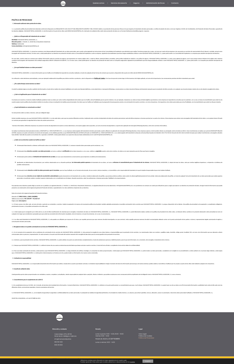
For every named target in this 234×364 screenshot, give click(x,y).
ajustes (132, 362)
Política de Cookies (145, 336)
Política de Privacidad (146, 338)
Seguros (136, 3)
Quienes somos (98, 3)
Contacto (175, 3)
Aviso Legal (142, 334)
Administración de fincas (155, 3)
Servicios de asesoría (119, 3)
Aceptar (147, 361)
